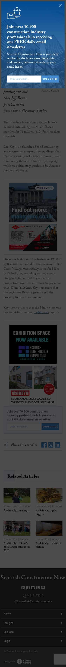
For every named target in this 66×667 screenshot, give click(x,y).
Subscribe (50, 78)
